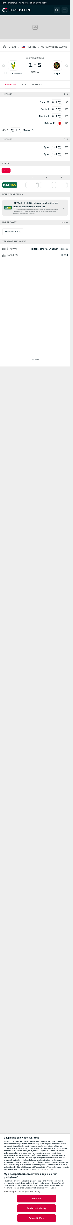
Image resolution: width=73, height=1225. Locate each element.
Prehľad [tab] (10, 84)
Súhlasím (36, 1198)
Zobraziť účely (36, 1218)
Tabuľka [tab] (37, 84)
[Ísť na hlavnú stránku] (19, 10)
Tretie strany (46, 1169)
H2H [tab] (23, 84)
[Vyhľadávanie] (57, 10)
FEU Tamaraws (13, 73)
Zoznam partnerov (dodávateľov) (22, 1191)
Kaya (57, 73)
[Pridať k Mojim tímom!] (3, 65)
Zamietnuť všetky (36, 1208)
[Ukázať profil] (13, 65)
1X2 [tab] (6, 170)
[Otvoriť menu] (65, 10)
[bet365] (9, 185)
